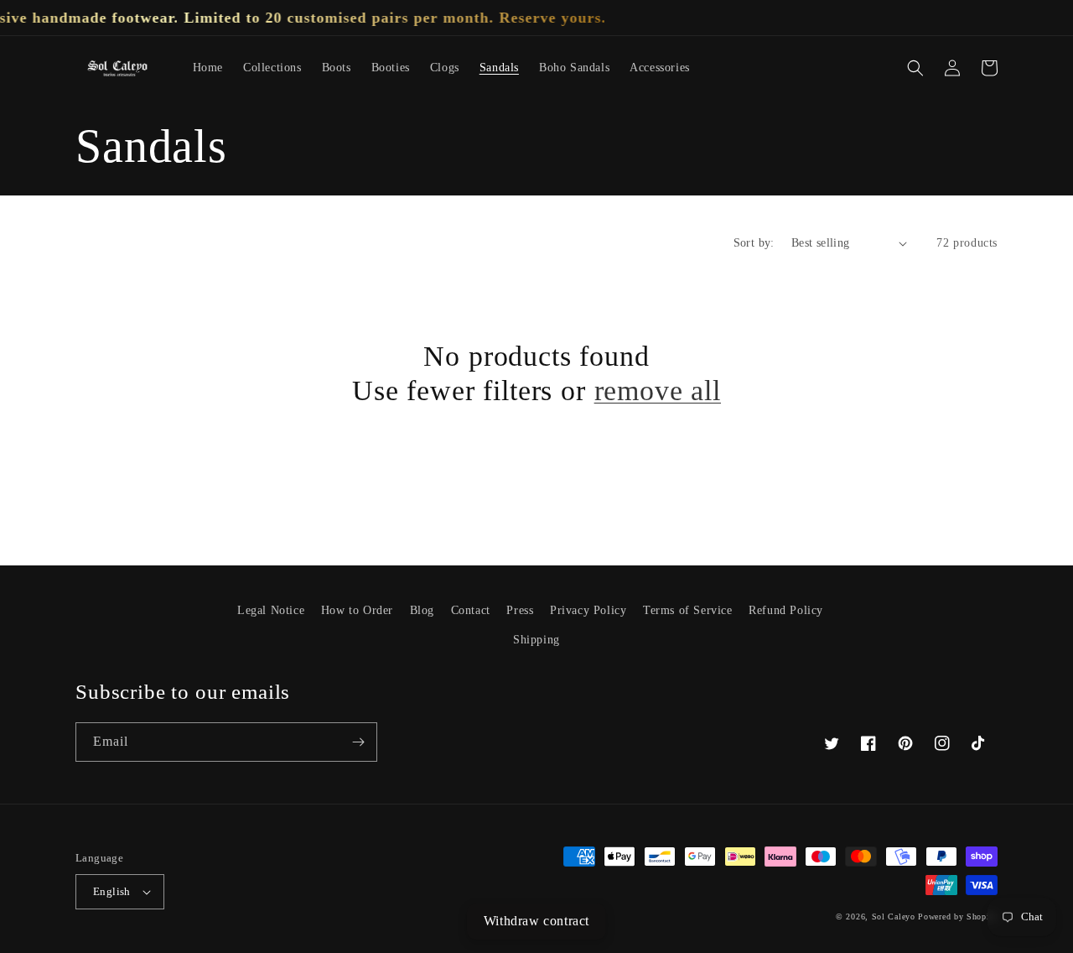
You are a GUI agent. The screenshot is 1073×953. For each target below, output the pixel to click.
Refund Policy (786, 610)
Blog (422, 610)
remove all (657, 390)
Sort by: (754, 243)
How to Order (357, 610)
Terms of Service (688, 610)
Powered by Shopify (958, 916)
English (112, 891)
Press (519, 610)
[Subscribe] (358, 742)
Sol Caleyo (893, 916)
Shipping (536, 639)
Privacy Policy (588, 610)
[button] (915, 67)
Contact (470, 610)
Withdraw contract (536, 921)
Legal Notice (270, 610)
